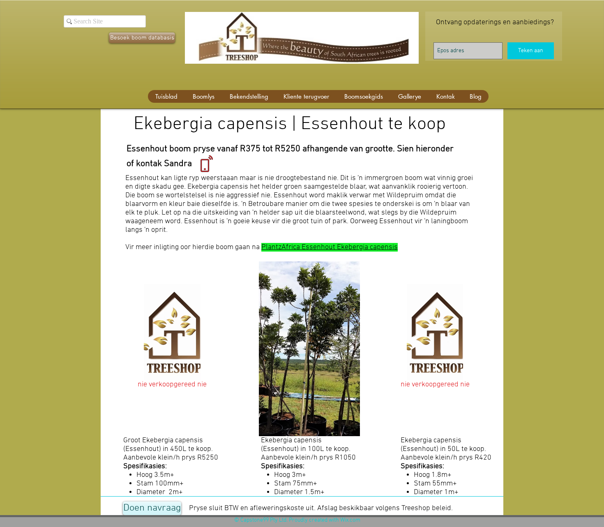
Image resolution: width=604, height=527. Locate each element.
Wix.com (350, 520)
